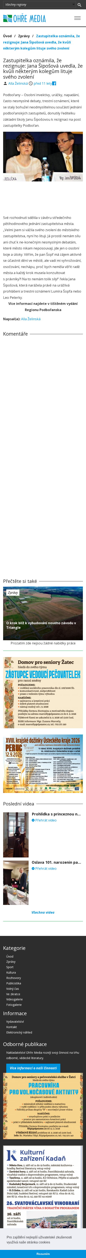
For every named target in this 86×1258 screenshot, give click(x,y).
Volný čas (12, 989)
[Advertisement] (43, 197)
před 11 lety (43, 83)
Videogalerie (14, 999)
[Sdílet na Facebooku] (54, 83)
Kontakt (11, 1027)
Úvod (7, 36)
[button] (51, 1242)
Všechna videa (43, 912)
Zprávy (24, 36)
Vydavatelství (15, 1022)
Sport (10, 967)
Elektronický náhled (19, 1032)
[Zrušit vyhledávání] (79, 4)
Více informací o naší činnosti (33, 1068)
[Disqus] (43, 398)
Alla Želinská (18, 83)
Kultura (11, 972)
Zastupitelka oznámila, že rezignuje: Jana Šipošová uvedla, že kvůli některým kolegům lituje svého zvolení (41, 42)
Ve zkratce (13, 994)
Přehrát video (45, 820)
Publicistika (13, 983)
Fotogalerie (14, 1005)
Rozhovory (13, 978)
